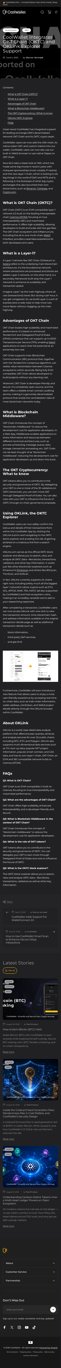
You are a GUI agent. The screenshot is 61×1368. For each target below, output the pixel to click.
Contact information (29, 1366)
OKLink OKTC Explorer (20, 118)
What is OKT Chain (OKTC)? (23, 94)
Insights (9, 982)
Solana (6, 264)
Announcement (11, 30)
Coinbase (42, 188)
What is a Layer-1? (18, 98)
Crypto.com (9, 192)
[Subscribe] (51, 1318)
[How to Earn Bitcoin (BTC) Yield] (30, 999)
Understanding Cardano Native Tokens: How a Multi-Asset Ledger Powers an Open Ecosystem (30, 1200)
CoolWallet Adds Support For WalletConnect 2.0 (29, 918)
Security (9, 1062)
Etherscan (22, 570)
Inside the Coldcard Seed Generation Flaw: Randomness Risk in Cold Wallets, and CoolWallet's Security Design (29, 1113)
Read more (8, 1052)
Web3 (27, 30)
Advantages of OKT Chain (22, 103)
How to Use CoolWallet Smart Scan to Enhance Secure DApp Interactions (27, 939)
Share (9, 901)
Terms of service (11, 1363)
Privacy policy (37, 1363)
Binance (31, 188)
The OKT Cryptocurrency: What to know (30, 113)
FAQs (10, 122)
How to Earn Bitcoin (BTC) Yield (22, 1029)
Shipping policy (24, 1363)
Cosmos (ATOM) (18, 217)
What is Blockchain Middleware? (26, 108)
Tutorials (9, 987)
